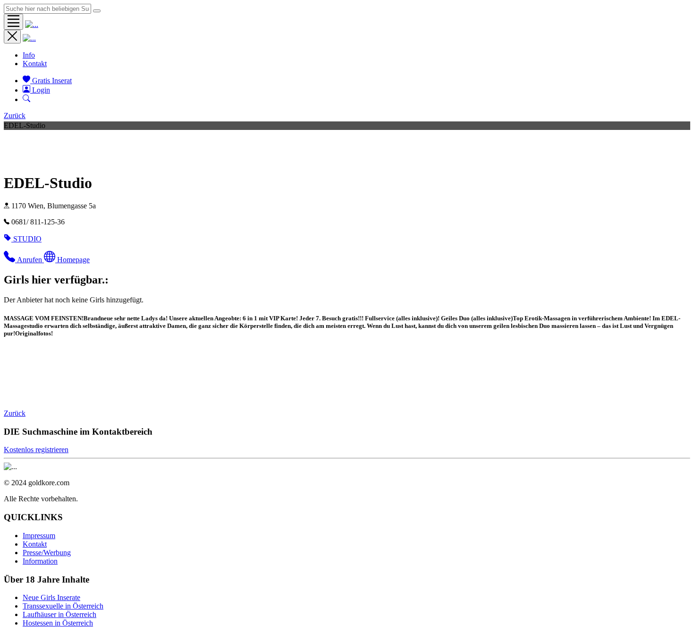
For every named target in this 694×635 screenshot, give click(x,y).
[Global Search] (97, 10)
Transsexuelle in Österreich (63, 606)
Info (29, 55)
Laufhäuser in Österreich (59, 614)
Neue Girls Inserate (51, 597)
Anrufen (30, 260)
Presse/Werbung (47, 553)
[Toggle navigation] (13, 22)
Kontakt (35, 64)
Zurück (14, 116)
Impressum (39, 536)
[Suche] (26, 99)
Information (40, 561)
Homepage (73, 260)
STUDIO (27, 239)
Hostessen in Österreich (58, 623)
